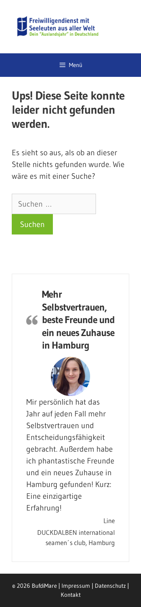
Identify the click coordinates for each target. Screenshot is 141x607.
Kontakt (71, 594)
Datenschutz (110, 585)
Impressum (75, 585)
